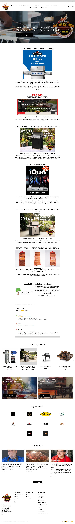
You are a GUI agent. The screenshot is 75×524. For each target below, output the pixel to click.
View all (37, 482)
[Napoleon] (29, 424)
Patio (15, 501)
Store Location (41, 511)
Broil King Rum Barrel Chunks (65, 367)
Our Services (54, 5)
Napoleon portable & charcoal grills (50, 82)
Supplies (16, 496)
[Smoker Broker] (45, 424)
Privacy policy (41, 500)
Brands (35, 7)
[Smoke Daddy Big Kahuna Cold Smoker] (10, 356)
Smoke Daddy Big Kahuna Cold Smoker (10, 367)
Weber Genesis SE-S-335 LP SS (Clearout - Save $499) (28, 367)
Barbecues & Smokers (18, 494)
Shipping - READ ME (43, 7)
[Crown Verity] (29, 414)
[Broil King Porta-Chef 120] (46, 356)
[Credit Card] (64, 521)
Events (59, 5)
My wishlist (28, 498)
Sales (64, 5)
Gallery (30, 7)
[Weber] (29, 434)
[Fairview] (45, 414)
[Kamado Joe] (13, 424)
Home (12, 5)
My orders (28, 496)
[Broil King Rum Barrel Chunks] (65, 356)
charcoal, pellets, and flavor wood (41, 274)
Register (28, 494)
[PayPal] (72, 521)
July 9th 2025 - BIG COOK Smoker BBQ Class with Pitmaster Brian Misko (61, 465)
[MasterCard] (66, 521)
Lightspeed (25, 521)
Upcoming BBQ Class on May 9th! (12, 464)
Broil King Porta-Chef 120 (46, 366)
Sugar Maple (30, 270)
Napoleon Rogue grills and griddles (24, 82)
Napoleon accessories (40, 84)
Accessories (16, 498)
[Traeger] (62, 424)
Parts (15, 499)
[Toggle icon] (68, 6)
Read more (4, 471)
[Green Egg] (62, 414)
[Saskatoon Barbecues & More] (5, 6)
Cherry (18, 270)
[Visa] (68, 521)
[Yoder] (45, 434)
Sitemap (40, 509)
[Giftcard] (70, 521)
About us (40, 494)
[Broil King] (13, 414)
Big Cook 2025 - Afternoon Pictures (37, 464)
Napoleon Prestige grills (44, 81)
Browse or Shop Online (25, 35)
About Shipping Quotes (43, 512)
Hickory (22, 270)
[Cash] (62, 521)
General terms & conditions (41, 497)
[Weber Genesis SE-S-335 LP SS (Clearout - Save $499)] (28, 356)
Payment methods (42, 502)
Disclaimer (40, 499)
